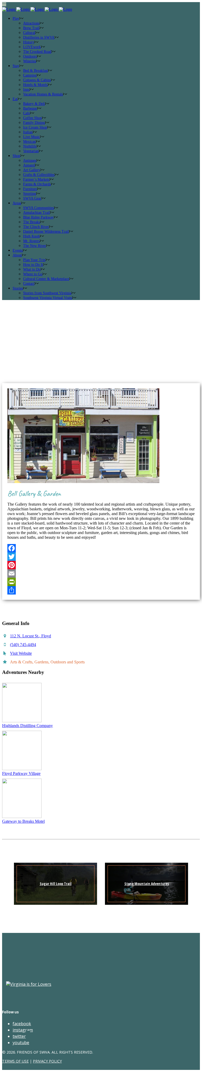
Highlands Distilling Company (27, 725)
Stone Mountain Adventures (146, 883)
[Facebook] (101, 548)
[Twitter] (101, 556)
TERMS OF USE (15, 1061)
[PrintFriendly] (101, 582)
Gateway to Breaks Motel (23, 821)
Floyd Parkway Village (21, 773)
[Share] (101, 590)
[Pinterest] (101, 565)
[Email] (101, 573)
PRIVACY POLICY (47, 1061)
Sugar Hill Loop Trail (56, 883)
